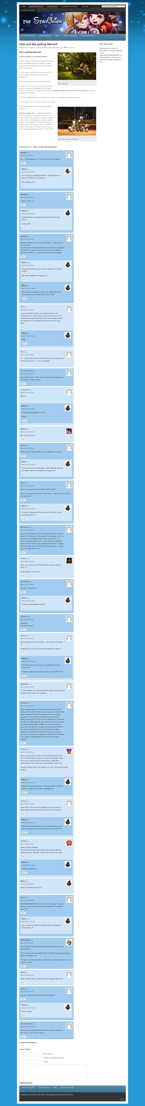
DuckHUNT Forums (28, 10)
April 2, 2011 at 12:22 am (27, 804)
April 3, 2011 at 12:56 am (27, 900)
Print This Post (70, 47)
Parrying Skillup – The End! (109, 57)
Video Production (36, 6)
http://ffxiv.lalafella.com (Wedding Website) (33, 56)
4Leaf (23, 972)
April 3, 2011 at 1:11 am (28, 921)
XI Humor (39, 47)
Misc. (58, 36)
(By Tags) (85, 6)
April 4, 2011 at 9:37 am (27, 975)
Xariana (23, 429)
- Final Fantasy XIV (28, 36)
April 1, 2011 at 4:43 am (27, 197)
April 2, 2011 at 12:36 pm (28, 409)
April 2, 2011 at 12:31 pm (28, 782)
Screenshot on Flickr (69, 6)
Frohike (23, 153)
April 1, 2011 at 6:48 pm (27, 706)
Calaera (23, 194)
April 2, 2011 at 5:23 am (27, 844)
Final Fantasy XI (45, 36)
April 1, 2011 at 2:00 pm (27, 584)
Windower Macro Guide (107, 48)
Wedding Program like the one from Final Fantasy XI (70, 90)
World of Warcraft (70, 36)
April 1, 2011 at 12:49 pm (27, 561)
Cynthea (24, 236)
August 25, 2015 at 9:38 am (28, 1026)
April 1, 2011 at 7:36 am (27, 354)
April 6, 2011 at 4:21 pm (27, 991)
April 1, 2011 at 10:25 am (28, 464)
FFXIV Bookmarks (88, 36)
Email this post (58, 47)
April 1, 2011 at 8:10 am (27, 373)
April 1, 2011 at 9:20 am (27, 392)
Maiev (24, 169)
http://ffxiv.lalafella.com (27, 113)
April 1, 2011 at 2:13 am (28, 172)
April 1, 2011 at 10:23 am (27, 448)
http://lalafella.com (28, 182)
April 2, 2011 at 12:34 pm (28, 213)
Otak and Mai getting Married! (38, 44)
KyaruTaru (24, 684)
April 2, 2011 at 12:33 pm (28, 288)
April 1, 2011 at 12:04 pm (27, 530)
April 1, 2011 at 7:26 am (27, 309)
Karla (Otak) (25, 940)
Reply (23, 163)
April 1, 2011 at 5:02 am (27, 239)
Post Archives (52, 6)
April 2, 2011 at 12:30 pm (28, 865)
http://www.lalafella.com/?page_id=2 (34, 275)
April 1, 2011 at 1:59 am (27, 155)
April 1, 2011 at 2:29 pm (27, 619)
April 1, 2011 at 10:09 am (27, 432)
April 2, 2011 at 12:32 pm (28, 600)
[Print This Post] (65, 47)
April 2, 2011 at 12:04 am (27, 752)
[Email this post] (53, 47)
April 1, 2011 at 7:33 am (28, 336)
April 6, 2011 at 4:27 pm (28, 1008)
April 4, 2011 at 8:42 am (27, 943)
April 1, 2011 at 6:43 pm (27, 687)
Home (23, 6)
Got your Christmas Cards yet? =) (111, 60)
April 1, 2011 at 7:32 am (28, 265)
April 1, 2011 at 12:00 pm (27, 486)
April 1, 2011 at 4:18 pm (27, 638)
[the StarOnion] (120, 1099)
